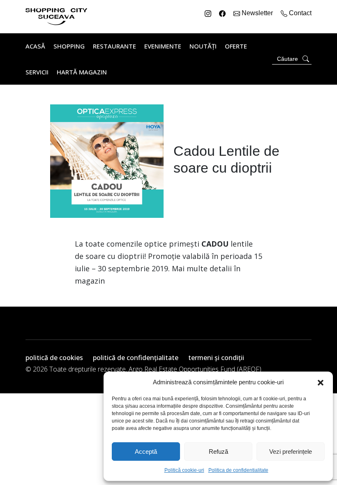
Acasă (35, 46)
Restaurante (114, 46)
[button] (320, 382)
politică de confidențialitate (135, 357)
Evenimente (162, 46)
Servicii (36, 72)
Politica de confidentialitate (238, 470)
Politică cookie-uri (184, 470)
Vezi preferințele (290, 451)
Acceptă (146, 451)
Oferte (236, 46)
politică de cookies (54, 357)
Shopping (69, 46)
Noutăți (203, 46)
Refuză (218, 451)
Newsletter (257, 12)
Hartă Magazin (82, 72)
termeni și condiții (216, 357)
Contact (299, 12)
